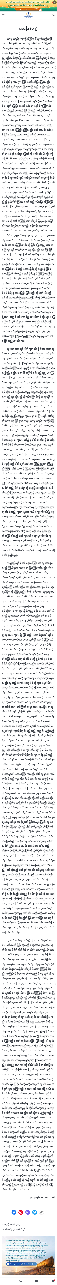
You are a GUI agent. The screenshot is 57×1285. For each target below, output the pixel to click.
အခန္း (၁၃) (20, 1229)
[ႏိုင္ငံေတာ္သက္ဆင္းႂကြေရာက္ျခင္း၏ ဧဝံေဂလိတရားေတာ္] (28, 15)
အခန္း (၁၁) (15, 1224)
